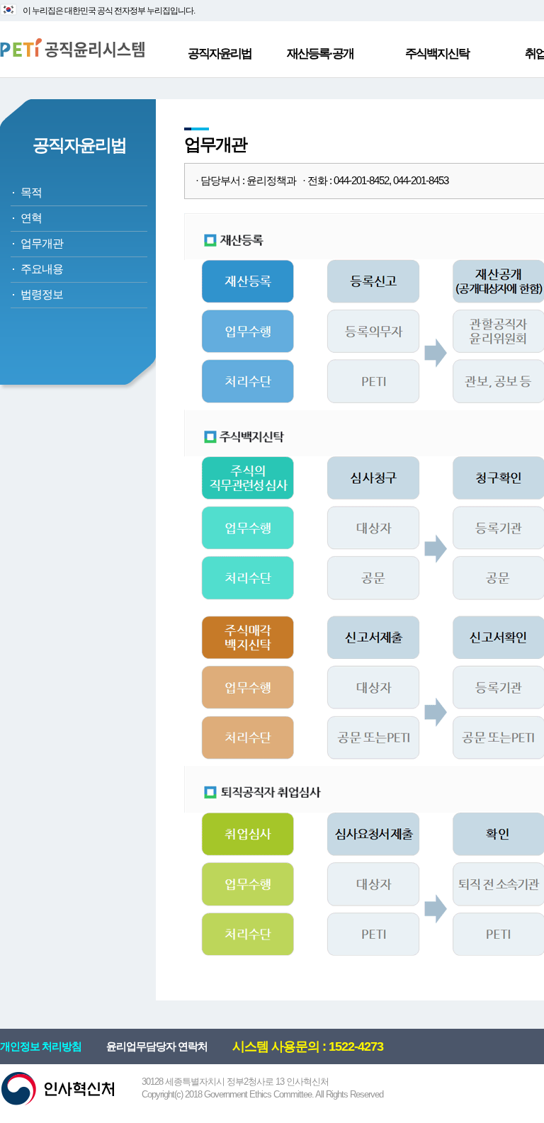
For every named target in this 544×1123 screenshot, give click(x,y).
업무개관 (42, 243)
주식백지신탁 (437, 53)
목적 (31, 192)
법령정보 (42, 294)
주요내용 (42, 269)
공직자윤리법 (219, 53)
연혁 (31, 218)
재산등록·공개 (320, 53)
